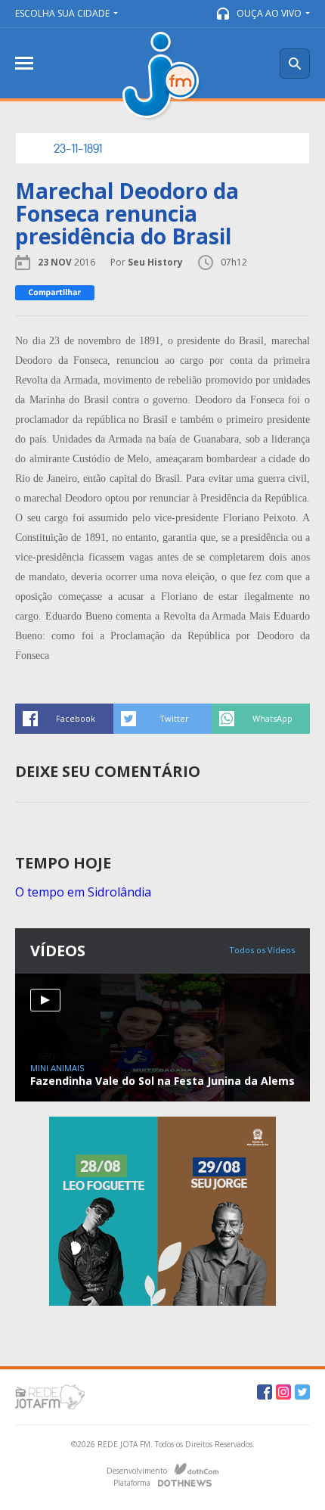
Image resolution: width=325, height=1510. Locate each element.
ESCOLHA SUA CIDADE (62, 13)
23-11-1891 (78, 148)
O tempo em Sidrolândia (83, 892)
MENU (24, 63)
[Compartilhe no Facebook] (54, 292)
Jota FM (162, 77)
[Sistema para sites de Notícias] (196, 1469)
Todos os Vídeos (262, 950)
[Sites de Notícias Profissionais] (185, 1481)
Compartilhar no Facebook (64, 719)
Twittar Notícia (162, 719)
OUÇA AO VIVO (269, 13)
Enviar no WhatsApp (261, 719)
